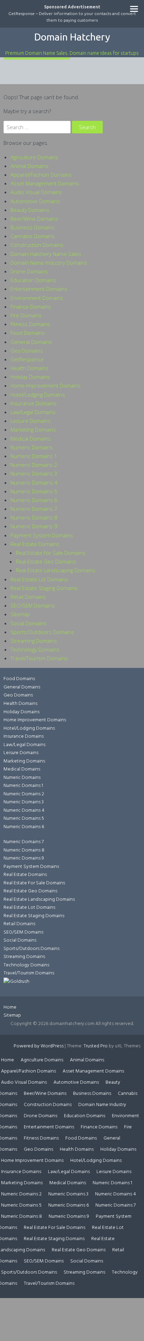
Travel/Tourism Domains (39, 658)
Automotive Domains (35, 201)
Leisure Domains (30, 420)
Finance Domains (30, 306)
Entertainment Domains (38, 288)
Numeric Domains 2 (33, 464)
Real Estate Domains (34, 543)
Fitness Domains (30, 323)
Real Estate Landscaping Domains (55, 570)
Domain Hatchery (72, 36)
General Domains (31, 341)
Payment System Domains (41, 535)
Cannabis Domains (32, 236)
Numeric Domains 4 (33, 482)
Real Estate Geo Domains (46, 561)
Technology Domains (34, 649)
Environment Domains (36, 297)
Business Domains (32, 227)
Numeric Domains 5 (33, 491)
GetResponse (27, 359)
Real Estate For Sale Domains (50, 552)
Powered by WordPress (39, 1046)
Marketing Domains (33, 429)
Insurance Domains (33, 403)
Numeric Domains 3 (33, 473)
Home (9, 1007)
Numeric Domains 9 (33, 526)
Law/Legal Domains (33, 411)
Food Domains (27, 332)
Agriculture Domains (34, 157)
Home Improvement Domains (45, 385)
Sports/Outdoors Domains (42, 631)
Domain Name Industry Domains (48, 262)
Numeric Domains (31, 447)
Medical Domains (30, 438)
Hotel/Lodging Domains (37, 394)
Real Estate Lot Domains (39, 579)
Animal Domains (29, 165)
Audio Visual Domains (36, 192)
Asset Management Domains (44, 183)
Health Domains (29, 367)
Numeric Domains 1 (33, 455)
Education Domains (33, 280)
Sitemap (20, 614)
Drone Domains (29, 271)
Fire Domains (26, 315)
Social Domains (28, 623)
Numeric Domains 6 (33, 499)
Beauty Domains (29, 209)
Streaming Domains (33, 640)
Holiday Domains (30, 376)
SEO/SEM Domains (32, 605)
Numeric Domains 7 (33, 508)
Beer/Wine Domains (34, 218)
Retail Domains (28, 596)
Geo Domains (26, 350)
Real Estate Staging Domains (44, 587)
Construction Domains (37, 244)
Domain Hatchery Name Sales (45, 253)
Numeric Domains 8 (33, 517)
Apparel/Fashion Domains (41, 174)
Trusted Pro (96, 1046)
